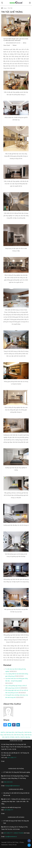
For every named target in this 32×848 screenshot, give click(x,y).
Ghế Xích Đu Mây (19, 735)
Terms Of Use (13, 845)
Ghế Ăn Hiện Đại (25, 737)
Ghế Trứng (15, 842)
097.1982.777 (8, 833)
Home (4, 8)
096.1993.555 (8, 782)
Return (14, 45)
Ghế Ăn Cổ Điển (9, 737)
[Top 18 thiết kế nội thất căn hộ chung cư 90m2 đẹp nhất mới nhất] (16, 25)
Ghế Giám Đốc (10, 732)
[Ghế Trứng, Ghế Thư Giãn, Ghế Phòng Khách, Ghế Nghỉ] (16, 2)
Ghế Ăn (3, 732)
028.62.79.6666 (19, 833)
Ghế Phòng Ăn (19, 732)
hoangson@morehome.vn (12, 786)
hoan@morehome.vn (11, 836)
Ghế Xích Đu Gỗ (8, 735)
